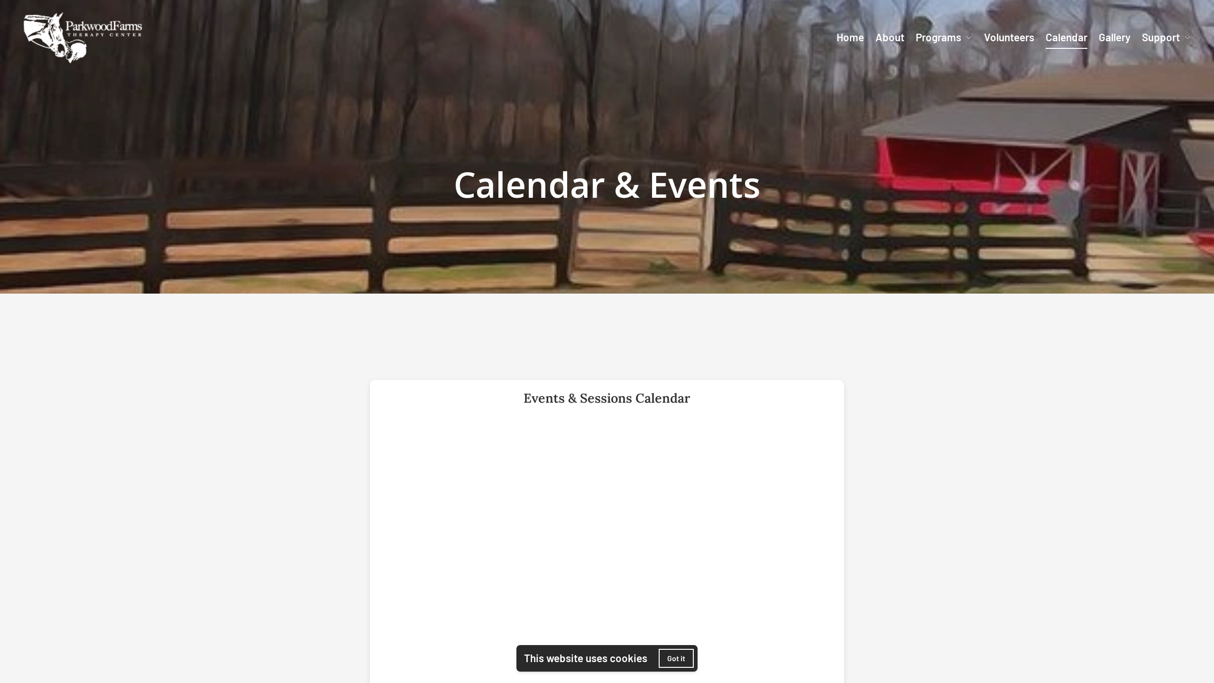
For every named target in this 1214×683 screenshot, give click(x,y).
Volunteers (1009, 37)
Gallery (1115, 37)
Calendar (1066, 37)
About (889, 37)
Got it (676, 658)
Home (850, 37)
